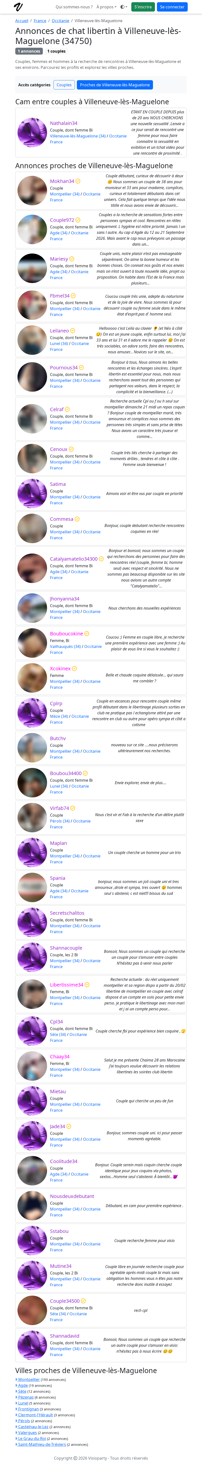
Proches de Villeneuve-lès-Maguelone (115, 85)
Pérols (23, 1420)
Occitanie (60, 20)
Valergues (27, 1432)
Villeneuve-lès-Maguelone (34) (78, 136)
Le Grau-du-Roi (31, 1438)
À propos (105, 7)
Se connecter (172, 7)
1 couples (56, 51)
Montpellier (28, 1379)
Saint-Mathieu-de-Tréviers (41, 1444)
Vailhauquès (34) (65, 646)
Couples (64, 85)
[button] (123, 7)
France (40, 20)
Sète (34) (58, 1034)
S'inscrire (143, 7)
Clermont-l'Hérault (35, 1415)
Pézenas (25, 1397)
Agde (22, 1385)
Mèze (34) (59, 716)
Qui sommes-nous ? (74, 7)
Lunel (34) (59, 343)
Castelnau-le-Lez (33, 1426)
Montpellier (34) (65, 194)
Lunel (22, 1403)
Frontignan (28, 1409)
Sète (21, 1391)
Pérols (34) (60, 821)
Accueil (21, 20)
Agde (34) (58, 233)
